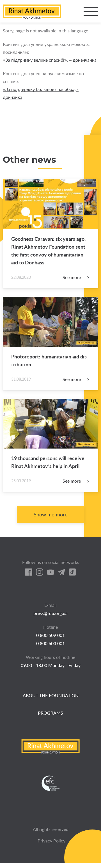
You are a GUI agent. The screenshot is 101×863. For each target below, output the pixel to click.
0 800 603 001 (50, 643)
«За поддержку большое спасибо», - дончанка (41, 93)
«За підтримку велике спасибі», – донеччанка (50, 60)
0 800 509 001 (50, 635)
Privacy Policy (51, 840)
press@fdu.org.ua (50, 613)
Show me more (51, 514)
